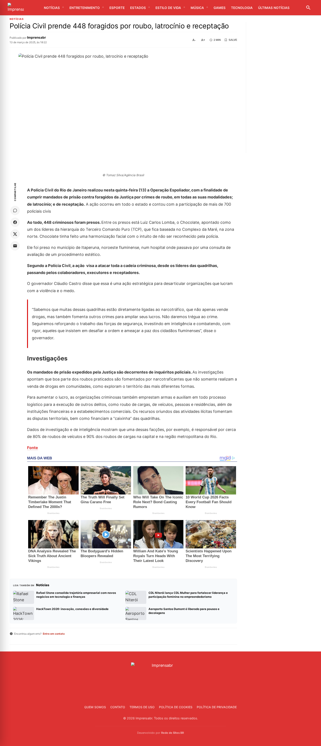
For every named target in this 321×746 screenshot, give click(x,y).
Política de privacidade (217, 707)
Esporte (117, 8)
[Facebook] (15, 222)
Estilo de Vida (168, 8)
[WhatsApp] (15, 210)
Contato (117, 707)
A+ (203, 40)
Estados (138, 8)
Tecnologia (242, 8)
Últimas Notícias (274, 8)
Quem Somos (95, 707)
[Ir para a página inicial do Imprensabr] (16, 8)
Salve (233, 39)
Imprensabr (36, 37)
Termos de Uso (142, 707)
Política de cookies (175, 707)
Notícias (52, 8)
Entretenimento (84, 8)
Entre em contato (54, 633)
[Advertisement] (282, 87)
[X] (15, 234)
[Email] (15, 245)
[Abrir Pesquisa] (308, 8)
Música (197, 8)
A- (194, 40)
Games (220, 8)
